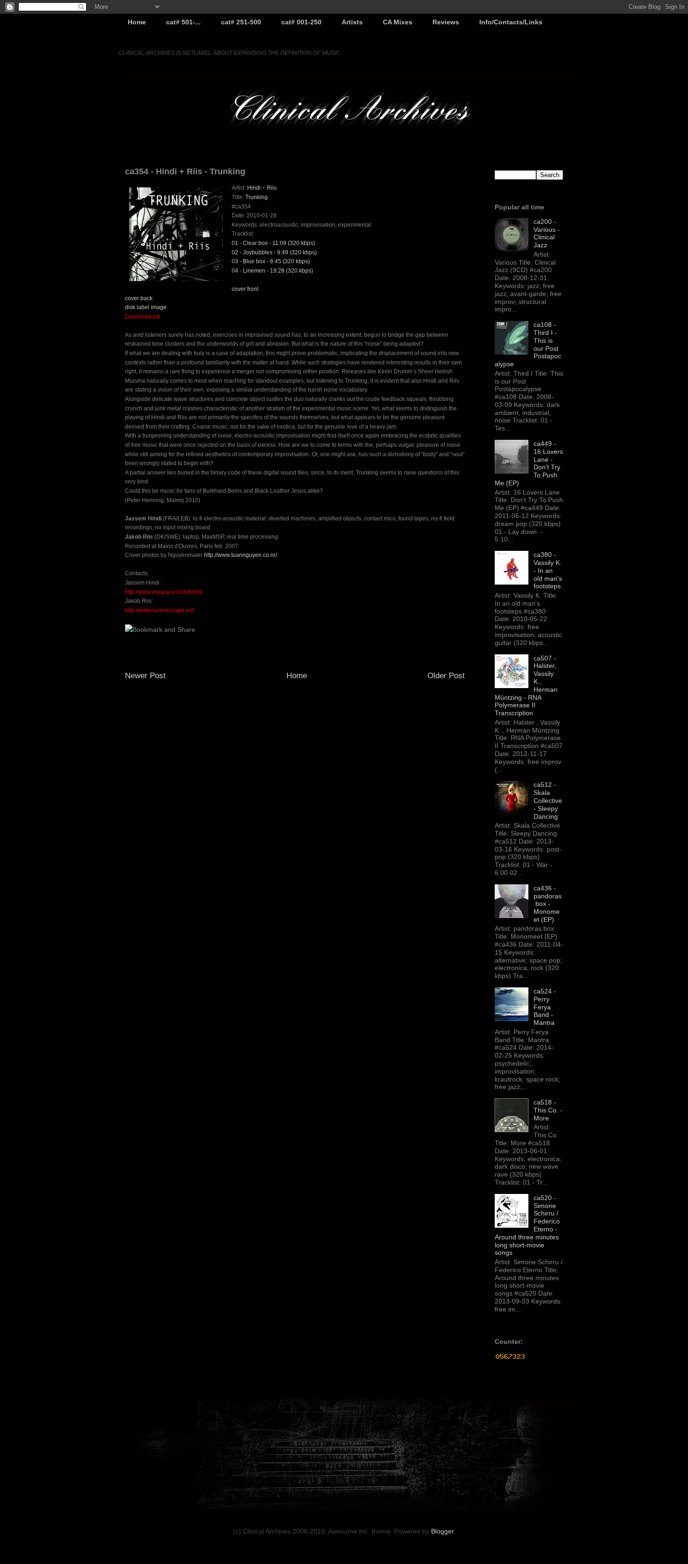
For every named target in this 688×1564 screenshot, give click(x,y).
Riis (272, 188)
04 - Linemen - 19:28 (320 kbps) (272, 270)
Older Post (446, 675)
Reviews (445, 22)
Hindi (254, 188)
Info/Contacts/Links (510, 22)
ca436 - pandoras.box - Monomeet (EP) (548, 903)
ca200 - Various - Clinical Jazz (547, 233)
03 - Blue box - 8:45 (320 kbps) (271, 261)
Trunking (256, 197)
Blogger (442, 1531)
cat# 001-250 (301, 22)
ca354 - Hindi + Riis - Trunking (185, 171)
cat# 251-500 (241, 22)
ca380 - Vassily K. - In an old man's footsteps (548, 570)
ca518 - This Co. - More (548, 1110)
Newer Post (145, 675)
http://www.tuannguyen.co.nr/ (240, 555)
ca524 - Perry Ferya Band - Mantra (545, 1006)
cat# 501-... (183, 22)
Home (137, 22)
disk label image (146, 307)
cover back (139, 298)
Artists (352, 22)
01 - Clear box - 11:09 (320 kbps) (273, 243)
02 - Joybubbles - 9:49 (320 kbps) (274, 252)
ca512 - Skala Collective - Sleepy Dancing (548, 800)
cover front (245, 289)
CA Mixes (397, 22)
